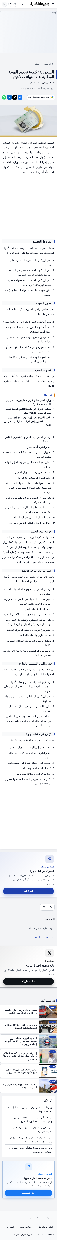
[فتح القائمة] (53, 4)
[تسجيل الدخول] (4, 4)
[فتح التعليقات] (43, 907)
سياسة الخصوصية (45, 1217)
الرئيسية (47, 64)
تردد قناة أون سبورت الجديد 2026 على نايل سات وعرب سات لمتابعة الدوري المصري (30, 1119)
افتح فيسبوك (28, 1193)
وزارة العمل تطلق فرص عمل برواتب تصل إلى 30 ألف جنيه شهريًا (30, 1109)
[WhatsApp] (4, 97)
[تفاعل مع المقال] (50, 907)
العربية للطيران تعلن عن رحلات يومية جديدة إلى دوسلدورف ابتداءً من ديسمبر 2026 (30, 1139)
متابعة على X (28, 981)
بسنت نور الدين (48, 82)
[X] (14, 97)
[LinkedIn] (9, 97)
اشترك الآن (28, 891)
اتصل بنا (10, 1226)
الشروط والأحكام (45, 1226)
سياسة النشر (25, 1226)
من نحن (27, 1217)
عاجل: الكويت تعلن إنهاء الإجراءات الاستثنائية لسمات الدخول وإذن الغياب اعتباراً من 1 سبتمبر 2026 (27, 421)
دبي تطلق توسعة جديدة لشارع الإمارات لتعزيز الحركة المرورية (31, 1129)
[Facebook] (20, 97)
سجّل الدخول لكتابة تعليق (43, 937)
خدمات (37, 64)
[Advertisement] (28, 32)
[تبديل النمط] (22, 4)
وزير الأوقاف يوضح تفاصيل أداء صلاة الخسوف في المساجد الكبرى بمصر (30, 1149)
